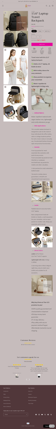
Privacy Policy (6, 397)
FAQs (4, 394)
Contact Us (5, 391)
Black (34, 31)
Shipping (33, 26)
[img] (28, 359)
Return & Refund (7, 406)
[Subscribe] (26, 414)
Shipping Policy (6, 400)
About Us (30, 391)
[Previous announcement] (2, 1)
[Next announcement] (53, 1)
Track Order (30, 403)
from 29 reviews (28, 361)
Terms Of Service (7, 403)
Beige (40, 31)
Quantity (33, 34)
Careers (30, 394)
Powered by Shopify (30, 425)
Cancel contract (49, 426)
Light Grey (47, 31)
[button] (2, 5)
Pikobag (25, 425)
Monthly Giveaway (32, 400)
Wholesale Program (32, 397)
